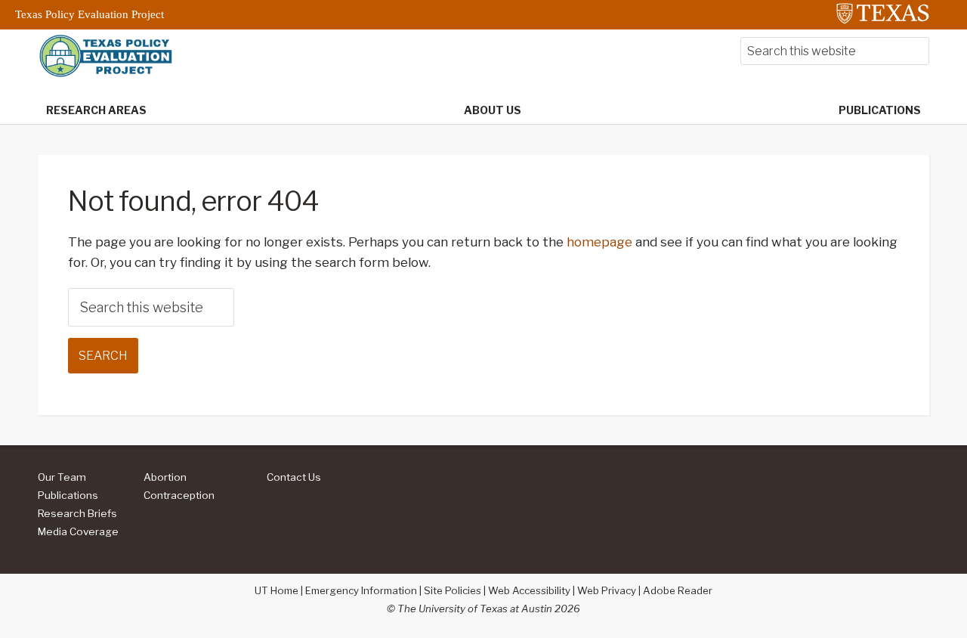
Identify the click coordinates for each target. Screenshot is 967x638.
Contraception (179, 495)
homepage (599, 241)
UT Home (276, 590)
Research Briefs (77, 513)
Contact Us (294, 477)
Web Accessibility (529, 590)
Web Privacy (606, 590)
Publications (68, 495)
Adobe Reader (677, 590)
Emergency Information (361, 590)
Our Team (62, 477)
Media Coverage (78, 531)
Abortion (165, 477)
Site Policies (452, 590)
